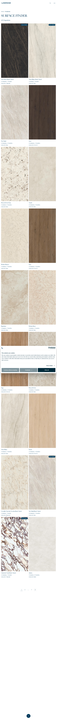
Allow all (47, 370)
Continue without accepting (10, 370)
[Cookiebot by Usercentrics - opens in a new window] (49, 348)
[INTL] (15, 3)
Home (2, 11)
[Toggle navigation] (54, 3)
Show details (49, 365)
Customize (27, 370)
